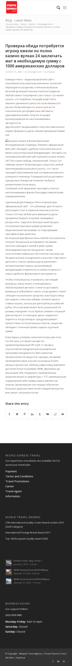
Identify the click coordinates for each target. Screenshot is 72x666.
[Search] (56, 7)
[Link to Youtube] (58, 661)
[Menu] (65, 7)
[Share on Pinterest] (24, 414)
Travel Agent (13, 491)
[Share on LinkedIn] (32, 414)
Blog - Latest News (18, 20)
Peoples (51, 72)
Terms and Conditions (19, 476)
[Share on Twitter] (17, 414)
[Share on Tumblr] (40, 414)
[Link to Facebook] (53, 661)
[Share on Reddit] (55, 414)
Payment (11, 471)
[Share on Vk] (47, 414)
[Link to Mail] (64, 661)
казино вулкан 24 (44, 107)
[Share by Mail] (62, 414)
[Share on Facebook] (9, 414)
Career (9, 486)
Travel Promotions (17, 481)
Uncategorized (34, 72)
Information (12, 496)
